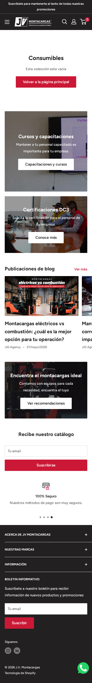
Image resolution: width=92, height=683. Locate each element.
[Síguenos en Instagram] (8, 650)
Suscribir (19, 623)
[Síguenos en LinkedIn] (17, 650)
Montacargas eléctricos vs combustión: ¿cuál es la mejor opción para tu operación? (38, 331)
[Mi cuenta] (73, 21)
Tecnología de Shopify (20, 673)
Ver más (80, 269)
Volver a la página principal (46, 82)
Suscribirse (46, 465)
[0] (83, 22)
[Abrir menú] (7, 22)
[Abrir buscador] (64, 21)
